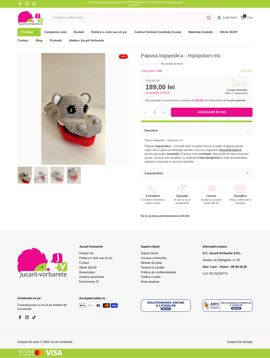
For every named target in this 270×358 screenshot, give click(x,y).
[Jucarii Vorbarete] (30, 17)
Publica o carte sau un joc (96, 258)
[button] (246, 17)
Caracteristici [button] (154, 173)
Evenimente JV (89, 281)
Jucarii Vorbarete (61, 341)
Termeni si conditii (152, 267)
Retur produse (150, 281)
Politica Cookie (151, 276)
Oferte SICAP (88, 267)
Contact (84, 262)
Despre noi (86, 253)
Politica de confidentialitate (158, 272)
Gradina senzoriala (91, 276)
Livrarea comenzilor (154, 258)
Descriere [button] (151, 130)
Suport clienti (149, 253)
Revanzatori (87, 272)
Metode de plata (151, 262)
